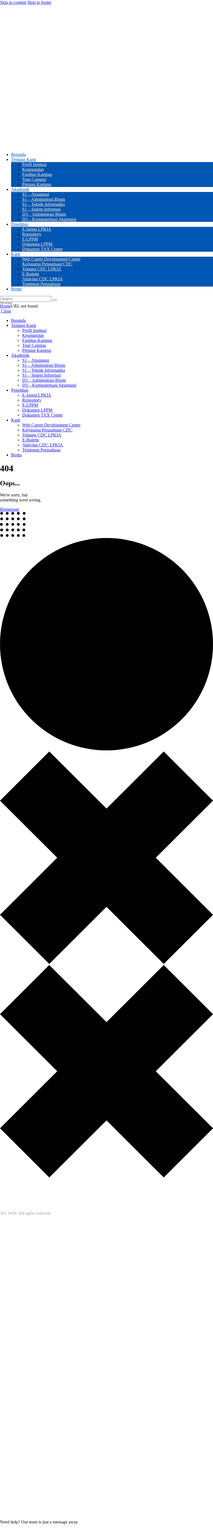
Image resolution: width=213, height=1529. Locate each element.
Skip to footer (39, 2)
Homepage (9, 509)
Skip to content (13, 2)
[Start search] (54, 300)
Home (5, 306)
